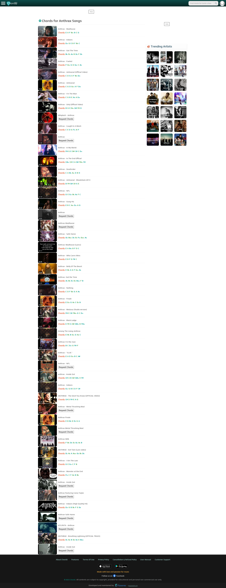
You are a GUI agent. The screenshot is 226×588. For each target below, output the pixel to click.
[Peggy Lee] (167, 112)
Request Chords (66, 119)
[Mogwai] (153, 57)
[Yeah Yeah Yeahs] (167, 126)
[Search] (216, 3)
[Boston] (180, 71)
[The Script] (153, 71)
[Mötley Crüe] (153, 112)
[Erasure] (180, 57)
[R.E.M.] (167, 71)
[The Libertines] (180, 139)
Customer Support (162, 559)
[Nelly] (180, 126)
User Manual (145, 559)
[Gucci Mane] (167, 98)
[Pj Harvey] (180, 112)
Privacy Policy (103, 559)
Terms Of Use (88, 559)
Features (75, 559)
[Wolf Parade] (153, 84)
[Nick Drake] (180, 84)
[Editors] (153, 126)
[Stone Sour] (167, 84)
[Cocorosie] (167, 57)
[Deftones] (167, 139)
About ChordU (62, 559)
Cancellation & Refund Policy (125, 559)
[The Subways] (180, 98)
